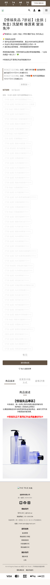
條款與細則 (29, 570)
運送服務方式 (25, 547)
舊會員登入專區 (25, 536)
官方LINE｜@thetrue (25, 513)
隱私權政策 (20, 570)
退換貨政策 (25, 540)
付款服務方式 (25, 544)
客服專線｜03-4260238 (25, 516)
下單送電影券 (38, 3)
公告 (25, 560)
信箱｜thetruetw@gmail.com (25, 523)
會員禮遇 (25, 533)
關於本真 (25, 556)
